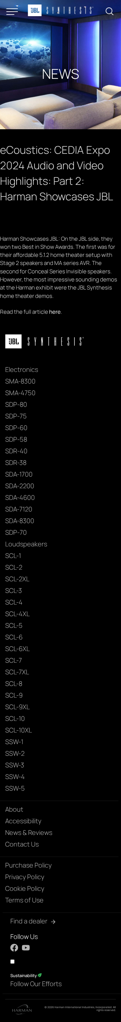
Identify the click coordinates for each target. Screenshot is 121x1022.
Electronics (21, 369)
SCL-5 (14, 625)
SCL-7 (13, 660)
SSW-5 (15, 788)
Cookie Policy (24, 888)
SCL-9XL (17, 706)
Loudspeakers (26, 544)
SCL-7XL (17, 672)
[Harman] (22, 1011)
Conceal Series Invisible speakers (69, 271)
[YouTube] (26, 948)
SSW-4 (15, 776)
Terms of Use (24, 900)
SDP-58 (16, 439)
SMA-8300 (20, 381)
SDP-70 (16, 532)
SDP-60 (16, 427)
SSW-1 (14, 741)
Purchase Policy (28, 865)
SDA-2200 (19, 485)
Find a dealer (28, 921)
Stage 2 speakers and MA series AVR (45, 263)
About (14, 809)
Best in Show (38, 246)
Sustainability (24, 975)
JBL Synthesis (94, 287)
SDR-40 (16, 451)
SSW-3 (14, 765)
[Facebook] (14, 948)
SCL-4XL (17, 613)
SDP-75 (16, 416)
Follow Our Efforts (36, 983)
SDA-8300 (19, 520)
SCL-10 (15, 718)
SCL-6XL (17, 648)
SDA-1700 (19, 474)
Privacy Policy (24, 876)
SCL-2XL (17, 578)
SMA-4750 (20, 392)
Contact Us (22, 844)
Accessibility (23, 821)
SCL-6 (14, 637)
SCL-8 (13, 683)
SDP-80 (16, 404)
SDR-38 (15, 462)
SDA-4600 (20, 497)
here (55, 311)
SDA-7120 (18, 509)
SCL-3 (13, 590)
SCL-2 (13, 567)
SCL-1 (13, 555)
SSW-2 (15, 753)
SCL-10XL (18, 730)
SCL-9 (14, 695)
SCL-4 (14, 602)
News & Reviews (28, 832)
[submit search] (112, 12)
